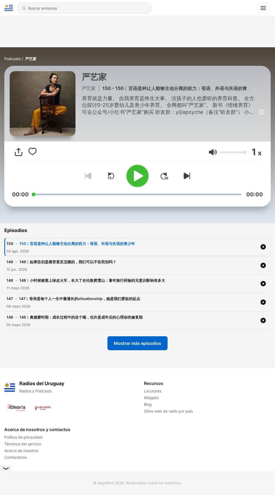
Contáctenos (15, 457)
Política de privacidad (23, 437)
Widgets (151, 397)
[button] (213, 152)
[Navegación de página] (263, 8)
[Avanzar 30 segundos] (164, 176)
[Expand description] (261, 112)
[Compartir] (18, 152)
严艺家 (31, 58)
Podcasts (12, 58)
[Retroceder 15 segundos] (111, 176)
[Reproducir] (137, 176)
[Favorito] (32, 152)
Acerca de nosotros (21, 450)
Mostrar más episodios (137, 343)
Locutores (152, 391)
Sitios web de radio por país (168, 411)
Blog (148, 404)
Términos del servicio (22, 444)
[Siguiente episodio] (186, 176)
